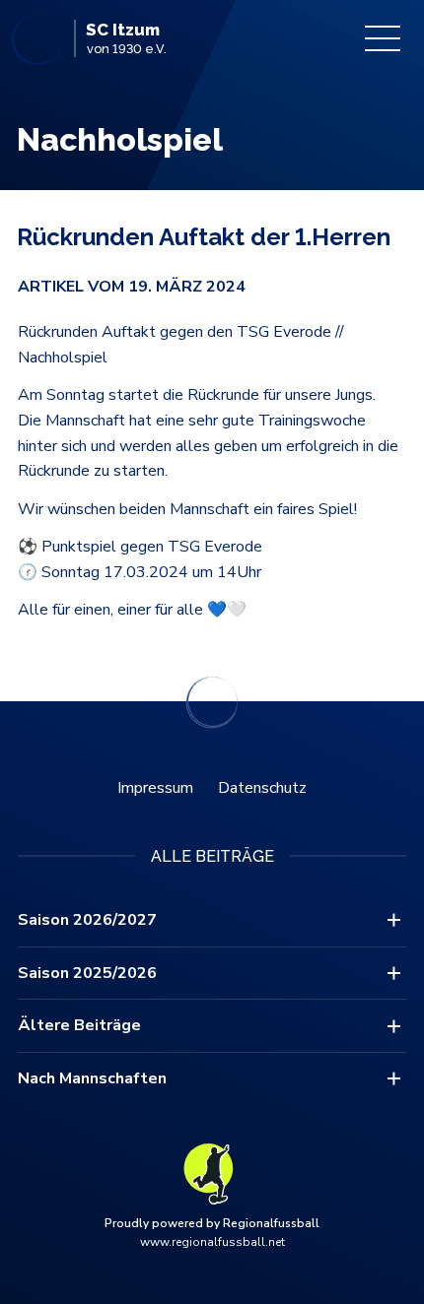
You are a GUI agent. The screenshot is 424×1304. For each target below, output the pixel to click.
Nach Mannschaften (92, 1078)
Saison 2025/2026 (87, 973)
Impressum (155, 788)
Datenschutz (262, 788)
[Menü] (382, 38)
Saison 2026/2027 (87, 920)
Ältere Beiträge (79, 1025)
